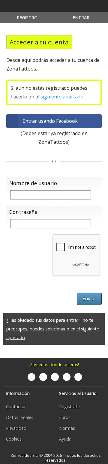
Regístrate (69, 406)
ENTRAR (81, 17)
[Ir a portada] (43, 6)
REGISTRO (27, 17)
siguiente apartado (61, 96)
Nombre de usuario (33, 183)
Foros (64, 417)
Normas (67, 428)
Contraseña (23, 211)
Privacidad (16, 428)
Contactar (16, 406)
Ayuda (65, 439)
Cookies (14, 439)
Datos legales (19, 417)
